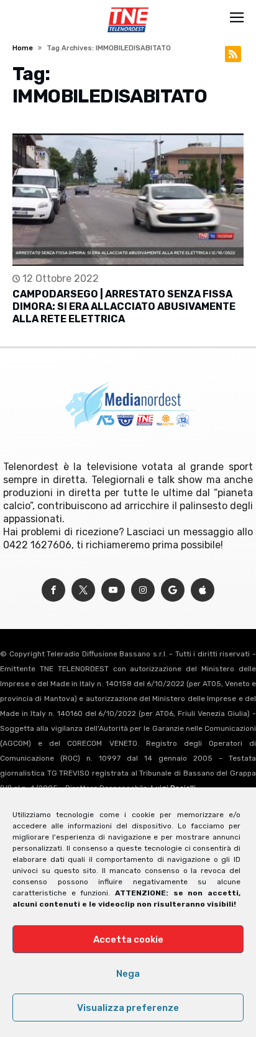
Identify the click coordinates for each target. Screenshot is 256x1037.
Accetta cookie (128, 939)
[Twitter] (83, 590)
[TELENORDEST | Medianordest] (127, 7)
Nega (128, 973)
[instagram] (143, 590)
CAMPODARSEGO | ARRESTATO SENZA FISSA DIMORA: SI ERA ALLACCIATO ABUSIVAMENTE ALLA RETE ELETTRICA (123, 306)
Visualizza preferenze (128, 1007)
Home (22, 48)
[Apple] (202, 590)
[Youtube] (113, 590)
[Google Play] (173, 590)
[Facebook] (53, 590)
